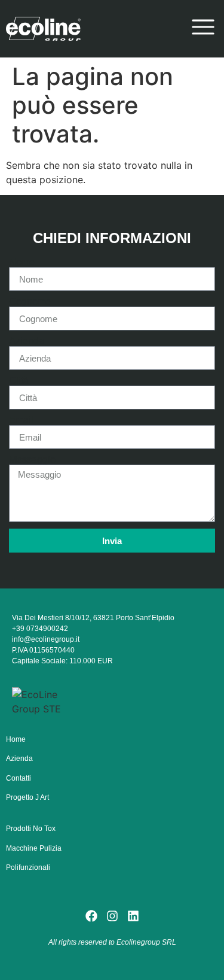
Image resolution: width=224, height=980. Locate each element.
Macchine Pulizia (34, 848)
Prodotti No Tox (31, 828)
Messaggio (32, 460)
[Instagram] (112, 916)
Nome (22, 262)
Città (19, 381)
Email (21, 420)
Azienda (26, 341)
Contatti (18, 778)
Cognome (30, 302)
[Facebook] (91, 916)
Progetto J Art (27, 797)
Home (16, 739)
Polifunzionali (28, 867)
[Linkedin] (133, 916)
